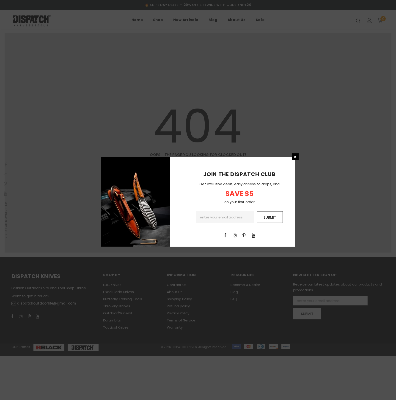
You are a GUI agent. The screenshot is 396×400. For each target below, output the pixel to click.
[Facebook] (225, 234)
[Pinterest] (244, 234)
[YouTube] (253, 234)
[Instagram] (234, 234)
